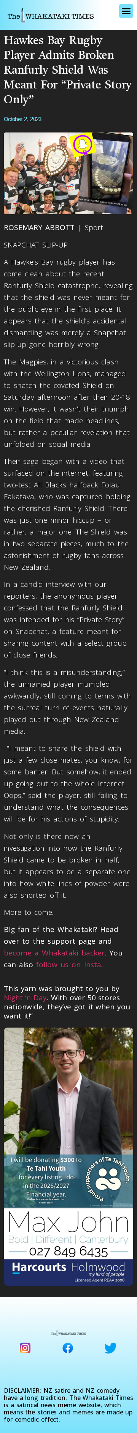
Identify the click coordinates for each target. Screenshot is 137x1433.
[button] (126, 11)
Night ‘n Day (25, 998)
